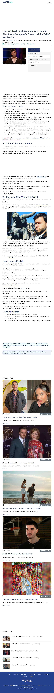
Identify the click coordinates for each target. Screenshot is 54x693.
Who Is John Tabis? (34, 53)
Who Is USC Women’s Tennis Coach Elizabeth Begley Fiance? (22, 508)
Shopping (46, 674)
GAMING (25, 676)
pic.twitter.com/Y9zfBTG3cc (11, 285)
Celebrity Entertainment (19, 343)
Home (4, 40)
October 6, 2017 (25, 288)
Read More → (6, 423)
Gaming (19, 353)
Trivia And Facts (33, 65)
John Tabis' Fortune (15, 345)
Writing (24, 353)
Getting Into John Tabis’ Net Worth (38, 59)
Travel (31, 676)
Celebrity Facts (31, 343)
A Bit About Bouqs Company (36, 56)
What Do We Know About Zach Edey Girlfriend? (17, 554)
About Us (16, 674)
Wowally (29, 351)
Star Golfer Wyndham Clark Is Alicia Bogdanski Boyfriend (20, 599)
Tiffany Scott (6, 347)
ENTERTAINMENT (11, 40)
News (43, 351)
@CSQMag (16, 283)
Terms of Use (33, 685)
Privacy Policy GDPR (45, 685)
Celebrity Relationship (41, 343)
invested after (41, 176)
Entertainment (7, 353)
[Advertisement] (27, 16)
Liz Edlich (37, 345)
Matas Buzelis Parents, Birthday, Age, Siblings (23, 665)
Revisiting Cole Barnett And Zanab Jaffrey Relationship (20, 417)
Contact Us (32, 674)
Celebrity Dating (7, 343)
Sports (14, 353)
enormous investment (41, 205)
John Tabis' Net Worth (27, 345)
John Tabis (6, 345)
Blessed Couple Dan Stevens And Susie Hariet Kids (18, 463)
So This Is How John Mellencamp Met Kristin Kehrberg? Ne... (27, 636)
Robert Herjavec (45, 345)
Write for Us (24, 674)
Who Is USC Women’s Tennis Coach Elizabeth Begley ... (25, 657)
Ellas (23, 44)
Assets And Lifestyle (34, 62)
